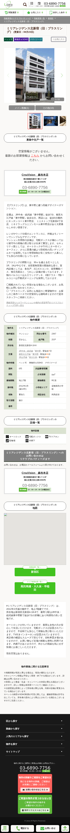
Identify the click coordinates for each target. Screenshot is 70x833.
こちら (35, 155)
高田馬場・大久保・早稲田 (35, 588)
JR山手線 (23, 357)
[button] (61, 75)
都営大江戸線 (25, 354)
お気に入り (37, 12)
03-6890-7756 (35, 187)
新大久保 (33, 357)
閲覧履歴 (13, 12)
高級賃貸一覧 (39, 18)
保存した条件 (60, 12)
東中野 (38, 351)
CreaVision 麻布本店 (35, 174)
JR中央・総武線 (26, 351)
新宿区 (50, 18)
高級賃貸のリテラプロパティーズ (17, 18)
